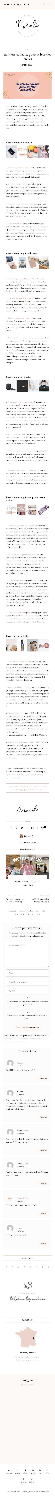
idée (17, 914)
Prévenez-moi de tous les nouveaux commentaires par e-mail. (27, 1003)
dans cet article (24, 589)
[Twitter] (20, 4)
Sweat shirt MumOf (16, 223)
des (38, 911)
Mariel (31, 836)
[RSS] (17, 4)
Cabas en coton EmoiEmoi (18, 204)
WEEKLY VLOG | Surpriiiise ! (27, 881)
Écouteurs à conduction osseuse (21, 402)
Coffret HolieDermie (16, 580)
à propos (23, 789)
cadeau (23, 911)
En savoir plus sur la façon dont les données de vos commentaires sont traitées (26, 1038)
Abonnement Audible (16, 434)
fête (44, 911)
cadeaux (31, 911)
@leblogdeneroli (27, 1384)
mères (38, 914)
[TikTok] (10, 4)
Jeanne (19, 1228)
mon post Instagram (39, 226)
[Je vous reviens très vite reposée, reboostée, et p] (41, 1415)
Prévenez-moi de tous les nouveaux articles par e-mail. (27, 1016)
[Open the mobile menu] (49, 4)
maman (30, 914)
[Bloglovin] (27, 4)
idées (23, 914)
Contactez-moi (27, 1293)
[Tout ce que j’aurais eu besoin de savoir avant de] (14, 1446)
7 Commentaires (28, 842)
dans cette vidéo (27, 615)
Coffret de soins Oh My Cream (20, 525)
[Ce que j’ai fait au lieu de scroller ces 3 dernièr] (14, 1399)
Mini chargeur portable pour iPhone (22, 278)
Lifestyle (27, 49)
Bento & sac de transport (18, 742)
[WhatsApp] (32, 828)
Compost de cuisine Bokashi (19, 661)
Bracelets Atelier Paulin (17, 184)
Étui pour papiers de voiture (19, 318)
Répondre (43, 1078)
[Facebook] (11, 828)
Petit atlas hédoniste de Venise (20, 298)
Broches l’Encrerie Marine (18, 167)
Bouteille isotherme (15, 687)
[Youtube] (7, 4)
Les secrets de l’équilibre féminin (21, 554)
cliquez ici (25, 544)
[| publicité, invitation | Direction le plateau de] (41, 1399)
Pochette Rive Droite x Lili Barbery (22, 470)
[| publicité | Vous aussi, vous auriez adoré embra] (41, 1431)
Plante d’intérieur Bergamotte (20, 337)
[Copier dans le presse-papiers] (37, 828)
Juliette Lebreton (33, 1492)
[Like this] (43, 828)
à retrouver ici (20, 216)
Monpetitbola (22, 1198)
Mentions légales (44, 1492)
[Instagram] (6, 1266)
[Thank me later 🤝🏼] (41, 1446)
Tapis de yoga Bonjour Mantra (20, 451)
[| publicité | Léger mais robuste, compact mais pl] (14, 1431)
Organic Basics (14, 713)
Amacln (20, 1063)
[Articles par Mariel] (21, 836)
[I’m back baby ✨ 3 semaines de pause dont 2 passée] (14, 1415)
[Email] (27, 828)
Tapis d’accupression (16, 612)
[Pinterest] (22, 828)
